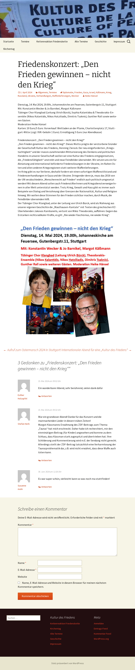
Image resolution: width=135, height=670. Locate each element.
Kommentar (25, 524)
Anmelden (99, 623)
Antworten (46, 396)
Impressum (119, 41)
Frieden (78, 92)
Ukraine (31, 95)
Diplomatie (68, 92)
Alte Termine (81, 41)
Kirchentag (9, 48)
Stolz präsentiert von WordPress (67, 663)
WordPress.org (101, 638)
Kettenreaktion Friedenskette (52, 41)
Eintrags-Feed (101, 628)
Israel (92, 92)
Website (22, 576)
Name (22, 562)
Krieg (108, 92)
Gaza (85, 92)
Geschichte (101, 41)
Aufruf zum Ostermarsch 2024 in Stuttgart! (32, 350)
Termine (25, 41)
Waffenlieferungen (61, 95)
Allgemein (43, 92)
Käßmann (100, 92)
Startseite (8, 41)
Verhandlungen (43, 95)
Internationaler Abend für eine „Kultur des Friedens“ (97, 350)
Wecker (75, 95)
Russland (22, 95)
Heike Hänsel (91, 95)
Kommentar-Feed (102, 633)
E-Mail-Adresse (27, 569)
